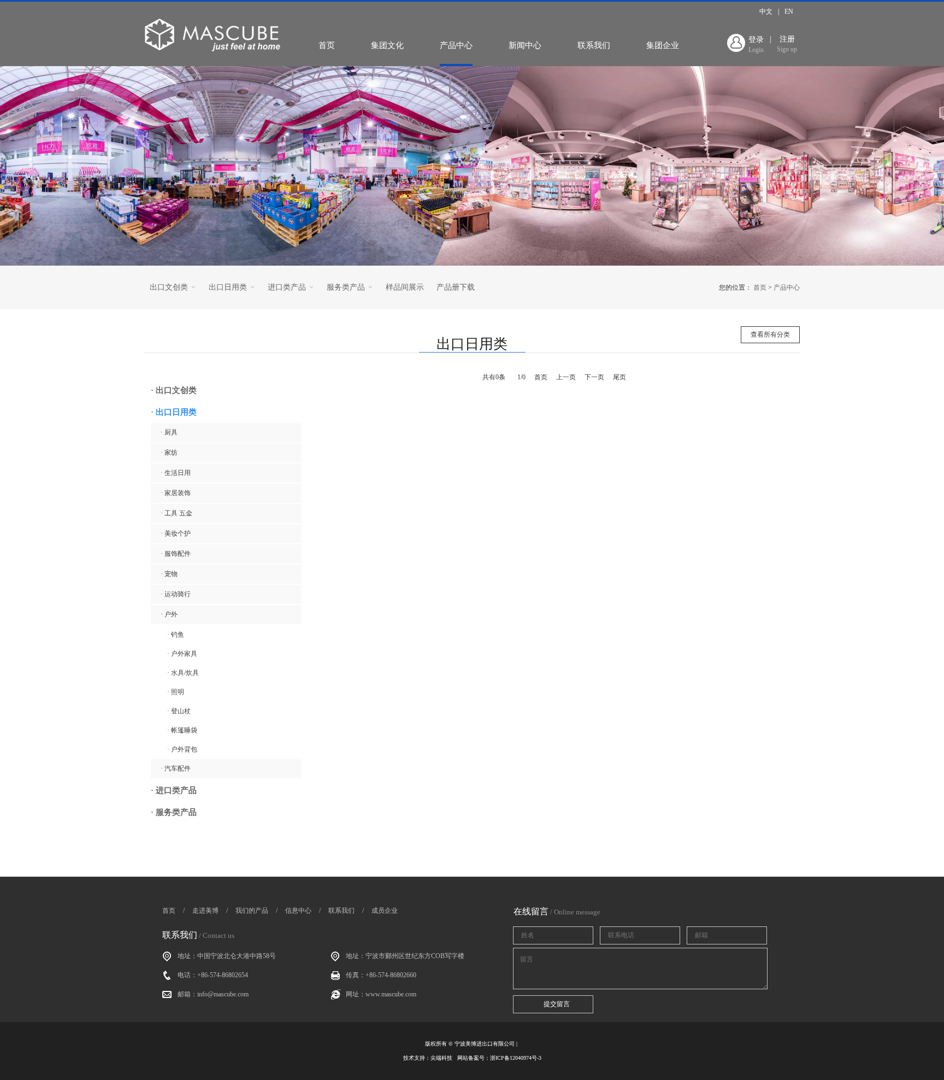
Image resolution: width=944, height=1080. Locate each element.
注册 (787, 44)
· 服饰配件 (176, 553)
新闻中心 (525, 45)
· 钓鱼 (175, 634)
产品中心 (456, 45)
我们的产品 (251, 910)
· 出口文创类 (174, 390)
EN (788, 11)
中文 (765, 11)
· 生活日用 (176, 473)
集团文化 (387, 45)
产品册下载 (455, 287)
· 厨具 (169, 432)
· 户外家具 (182, 654)
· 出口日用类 (174, 412)
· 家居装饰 (176, 493)
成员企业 (384, 910)
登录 (756, 45)
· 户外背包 (182, 749)
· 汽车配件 (176, 768)
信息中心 (298, 910)
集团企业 (662, 45)
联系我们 (593, 45)
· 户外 (169, 614)
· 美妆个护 (176, 533)
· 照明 (175, 692)
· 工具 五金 (176, 513)
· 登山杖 (179, 711)
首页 (326, 45)
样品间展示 (405, 287)
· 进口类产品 (174, 790)
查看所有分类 (770, 334)
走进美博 (205, 910)
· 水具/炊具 (183, 673)
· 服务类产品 (174, 812)
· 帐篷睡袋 (182, 730)
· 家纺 (169, 452)
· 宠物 (169, 574)
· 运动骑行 (176, 594)
